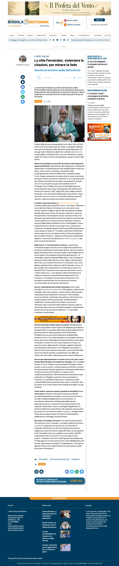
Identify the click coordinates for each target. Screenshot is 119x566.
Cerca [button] (106, 35)
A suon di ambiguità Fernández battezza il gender (97, 64)
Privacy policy (12, 558)
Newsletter (99, 25)
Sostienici (52, 35)
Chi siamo (21, 35)
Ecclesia (63, 46)
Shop (72, 35)
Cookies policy (22, 558)
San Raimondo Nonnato (81, 40)
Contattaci (98, 35)
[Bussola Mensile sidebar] (99, 132)
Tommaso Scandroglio (95, 105)
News (72, 20)
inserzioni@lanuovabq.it (16, 530)
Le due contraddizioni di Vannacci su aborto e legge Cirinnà (49, 536)
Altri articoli (59, 498)
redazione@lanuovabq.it (16, 526)
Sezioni (30, 35)
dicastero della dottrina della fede (59, 459)
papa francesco (75, 459)
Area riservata (84, 35)
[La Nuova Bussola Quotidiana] (28, 22)
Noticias (73, 24)
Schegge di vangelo (18, 40)
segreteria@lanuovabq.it (16, 528)
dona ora (99, 20)
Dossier (63, 35)
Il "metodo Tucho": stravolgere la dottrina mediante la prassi (97, 96)
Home (12, 35)
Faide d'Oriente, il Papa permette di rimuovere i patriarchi (49, 514)
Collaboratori (41, 35)
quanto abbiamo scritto (67, 203)
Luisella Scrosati (22, 64)
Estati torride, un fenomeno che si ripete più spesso (49, 524)
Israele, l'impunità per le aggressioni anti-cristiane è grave (49, 548)
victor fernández (43, 459)
